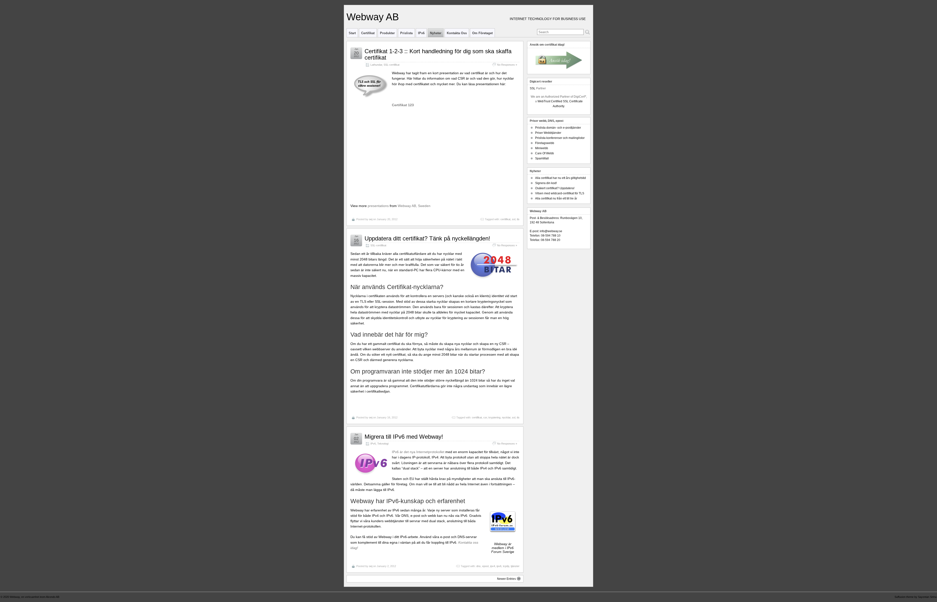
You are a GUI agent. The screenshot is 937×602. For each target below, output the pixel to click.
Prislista (406, 33)
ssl (513, 219)
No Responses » (507, 64)
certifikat (505, 219)
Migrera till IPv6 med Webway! (404, 436)
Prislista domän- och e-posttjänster (558, 127)
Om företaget (482, 33)
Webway (15, 596)
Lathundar (376, 64)
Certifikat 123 (403, 105)
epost (485, 566)
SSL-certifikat (391, 64)
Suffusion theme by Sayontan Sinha (916, 596)
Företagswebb (544, 143)
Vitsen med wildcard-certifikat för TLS (559, 193)
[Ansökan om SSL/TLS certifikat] (559, 60)
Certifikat (368, 33)
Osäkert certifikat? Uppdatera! (554, 188)
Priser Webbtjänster (548, 133)
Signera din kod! (546, 183)
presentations (378, 206)
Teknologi (382, 443)
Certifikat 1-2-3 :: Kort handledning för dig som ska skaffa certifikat (438, 54)
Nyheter (435, 33)
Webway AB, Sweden (414, 206)
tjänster (515, 566)
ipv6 (499, 566)
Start (352, 33)
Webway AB (372, 16)
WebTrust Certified (550, 101)
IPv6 (421, 33)
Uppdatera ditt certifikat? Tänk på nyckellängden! (427, 238)
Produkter (387, 33)
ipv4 (492, 566)
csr (485, 417)
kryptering (494, 417)
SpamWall (542, 158)
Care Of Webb (544, 153)
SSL (532, 88)
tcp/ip (506, 566)
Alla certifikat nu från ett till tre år (556, 198)
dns (478, 566)
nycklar (506, 417)
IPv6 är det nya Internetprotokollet (418, 452)
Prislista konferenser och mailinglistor (560, 138)
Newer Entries (506, 579)
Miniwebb (541, 148)
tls (518, 219)
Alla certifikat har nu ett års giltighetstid (560, 178)
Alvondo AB (52, 596)
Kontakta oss (457, 33)
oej (370, 219)
